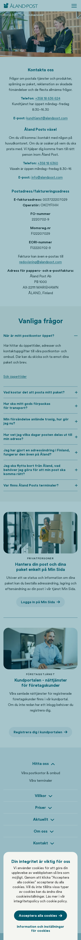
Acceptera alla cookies (38, 916)
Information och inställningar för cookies (40, 928)
